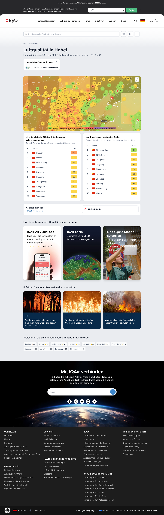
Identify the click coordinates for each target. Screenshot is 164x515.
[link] (135, 21)
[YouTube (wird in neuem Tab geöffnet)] (82, 401)
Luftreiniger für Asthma (94, 477)
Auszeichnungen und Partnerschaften (22, 454)
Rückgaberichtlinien (53, 450)
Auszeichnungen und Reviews (97, 458)
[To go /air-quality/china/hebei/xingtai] (52, 157)
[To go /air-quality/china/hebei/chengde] (52, 172)
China (30, 43)
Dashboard (128, 454)
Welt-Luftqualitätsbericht (16, 485)
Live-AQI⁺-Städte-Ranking (16, 481)
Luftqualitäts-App (12, 470)
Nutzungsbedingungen (86, 510)
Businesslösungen (131, 435)
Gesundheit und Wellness (95, 450)
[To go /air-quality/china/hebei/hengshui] (52, 177)
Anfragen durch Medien (15, 446)
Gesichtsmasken (51, 466)
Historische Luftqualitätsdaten (18, 477)
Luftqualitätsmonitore (54, 470)
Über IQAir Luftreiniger (54, 462)
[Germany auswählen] (144, 20)
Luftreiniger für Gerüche (94, 496)
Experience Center (13, 458)
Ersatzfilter (49, 474)
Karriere (8, 443)
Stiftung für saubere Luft (16, 450)
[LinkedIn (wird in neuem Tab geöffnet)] (94, 401)
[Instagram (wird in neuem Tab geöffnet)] (88, 401)
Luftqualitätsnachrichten (95, 435)
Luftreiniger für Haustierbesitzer (98, 488)
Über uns (8, 435)
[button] (111, 97)
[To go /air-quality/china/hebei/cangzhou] (52, 186)
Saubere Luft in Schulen (134, 450)
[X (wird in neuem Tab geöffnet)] (76, 401)
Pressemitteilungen (92, 461)
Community (88, 439)
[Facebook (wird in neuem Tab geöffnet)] (69, 401)
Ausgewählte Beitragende (95, 446)
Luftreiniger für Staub (93, 492)
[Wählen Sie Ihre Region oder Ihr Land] (144, 20)
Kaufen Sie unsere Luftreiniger (58, 477)
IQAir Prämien (50, 439)
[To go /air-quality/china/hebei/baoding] (52, 167)
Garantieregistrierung (54, 443)
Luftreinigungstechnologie (95, 465)
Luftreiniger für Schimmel (95, 481)
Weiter (131, 10)
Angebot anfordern (132, 439)
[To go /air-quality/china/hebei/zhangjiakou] (52, 181)
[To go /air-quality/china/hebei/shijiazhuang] (52, 162)
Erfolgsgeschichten (92, 454)
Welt (24, 43)
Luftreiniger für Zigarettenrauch (98, 485)
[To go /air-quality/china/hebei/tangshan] (52, 196)
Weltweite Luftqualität (14, 488)
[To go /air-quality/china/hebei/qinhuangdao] (112, 150)
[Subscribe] (113, 392)
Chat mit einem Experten (135, 443)
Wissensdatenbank (53, 446)
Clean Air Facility (131, 446)
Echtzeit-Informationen (34, 211)
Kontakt (8, 439)
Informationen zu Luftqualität (97, 443)
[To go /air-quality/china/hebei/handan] (52, 152)
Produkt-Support (52, 435)
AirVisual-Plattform (13, 474)
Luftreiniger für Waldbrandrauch (98, 500)
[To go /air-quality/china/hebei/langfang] (52, 191)
